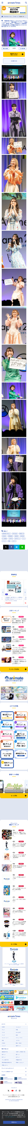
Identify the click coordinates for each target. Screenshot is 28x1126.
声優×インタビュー (20, 1062)
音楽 (3, 1040)
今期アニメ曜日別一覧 (20, 1051)
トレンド (4, 1045)
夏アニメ (18, 1054)
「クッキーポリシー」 (10, 1117)
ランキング (18, 1027)
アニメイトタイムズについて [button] (8, 1068)
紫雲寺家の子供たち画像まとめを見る (14, 54)
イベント (4, 541)
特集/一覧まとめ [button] (5, 1048)
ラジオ (3, 1032)
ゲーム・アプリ (19, 1037)
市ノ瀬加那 (4, 538)
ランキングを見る (14, 669)
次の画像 (22, 48)
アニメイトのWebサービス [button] (7, 1071)
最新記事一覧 (4, 1051)
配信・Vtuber (18, 1043)
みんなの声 (18, 1032)
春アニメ (4, 1054)
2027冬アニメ (17, 538)
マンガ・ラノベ (5, 1037)
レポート (14, 541)
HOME (3, 1027)
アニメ (23, 538)
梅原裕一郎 (21, 533)
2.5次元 (3, 1043)
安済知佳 (4, 536)
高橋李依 (16, 536)
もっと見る (14, 795)
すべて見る (14, 944)
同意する (14, 1122)
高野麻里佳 (10, 536)
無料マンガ (18, 1045)
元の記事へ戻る (14, 60)
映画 (17, 1035)
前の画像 (6, 48)
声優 (9, 541)
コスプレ (18, 1040)
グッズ (3, 1035)
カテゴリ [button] (3, 1024)
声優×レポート (5, 1065)
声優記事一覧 (18, 1059)
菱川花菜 (22, 536)
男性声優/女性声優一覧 (6, 1062)
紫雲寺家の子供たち (6, 533)
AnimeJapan (14, 533)
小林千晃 (10, 538)
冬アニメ (18, 1057)
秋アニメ (4, 1057)
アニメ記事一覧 (5, 1059)
